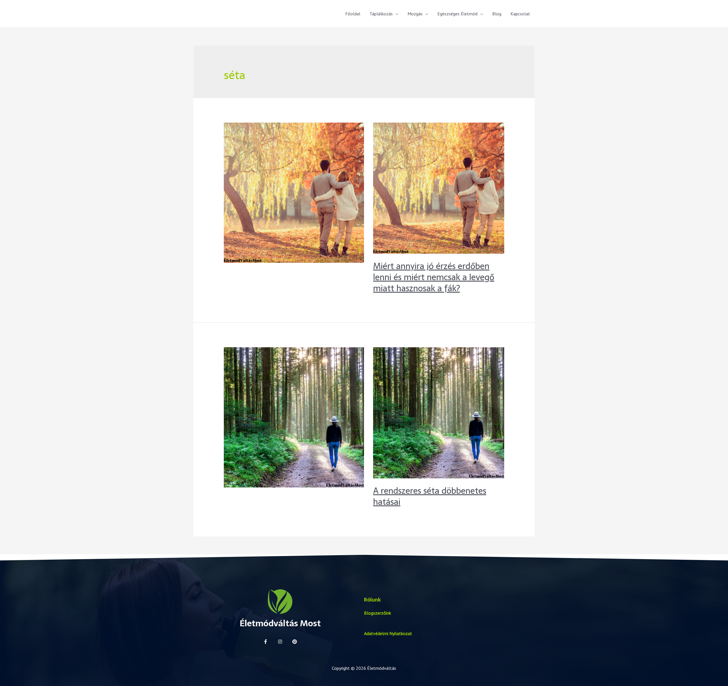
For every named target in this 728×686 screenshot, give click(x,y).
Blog (496, 13)
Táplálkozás (381, 13)
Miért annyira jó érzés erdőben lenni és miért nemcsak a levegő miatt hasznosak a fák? (433, 277)
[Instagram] (280, 641)
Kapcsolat (520, 13)
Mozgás (415, 13)
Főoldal (352, 13)
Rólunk (372, 600)
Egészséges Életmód (457, 13)
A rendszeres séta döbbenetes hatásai (429, 496)
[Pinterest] (294, 641)
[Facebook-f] (265, 641)
